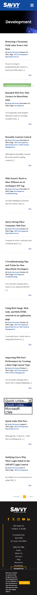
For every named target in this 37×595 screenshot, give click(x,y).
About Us (18, 553)
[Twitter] (13, 519)
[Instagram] (18, 519)
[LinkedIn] (28, 519)
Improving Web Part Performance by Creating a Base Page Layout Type (18, 361)
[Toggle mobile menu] (32, 5)
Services (18, 556)
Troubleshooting (11, 193)
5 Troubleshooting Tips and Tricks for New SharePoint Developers (16, 265)
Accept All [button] (24, 583)
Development (23, 54)
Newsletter (18, 565)
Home (18, 550)
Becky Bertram (13, 52)
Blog (18, 559)
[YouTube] (23, 519)
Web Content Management (15, 373)
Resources (19, 562)
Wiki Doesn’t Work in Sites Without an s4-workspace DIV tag (15, 182)
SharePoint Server (12, 57)
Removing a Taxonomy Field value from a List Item (16, 45)
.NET (15, 54)
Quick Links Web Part (16, 421)
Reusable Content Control (18, 137)
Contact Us (19, 568)
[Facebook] (8, 519)
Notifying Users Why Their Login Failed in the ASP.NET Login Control (17, 461)
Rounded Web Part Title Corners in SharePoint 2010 (17, 96)
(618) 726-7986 (18, 547)
